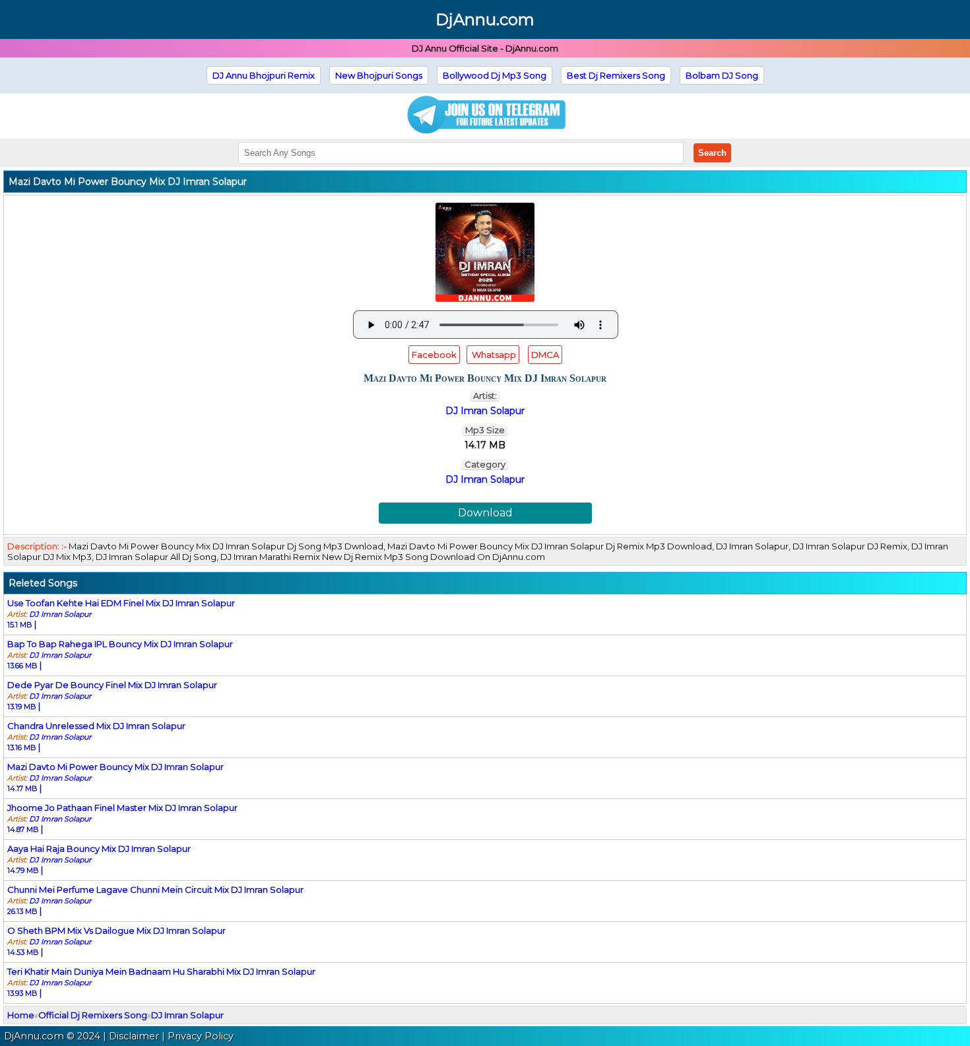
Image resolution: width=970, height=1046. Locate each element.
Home (20, 1015)
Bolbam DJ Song (722, 75)
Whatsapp (493, 354)
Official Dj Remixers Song (92, 1015)
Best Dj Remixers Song (616, 75)
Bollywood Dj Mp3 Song (494, 75)
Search (712, 153)
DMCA (545, 354)
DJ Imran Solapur (485, 479)
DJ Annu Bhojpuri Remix (263, 75)
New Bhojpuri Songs (378, 75)
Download (485, 512)
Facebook (434, 354)
